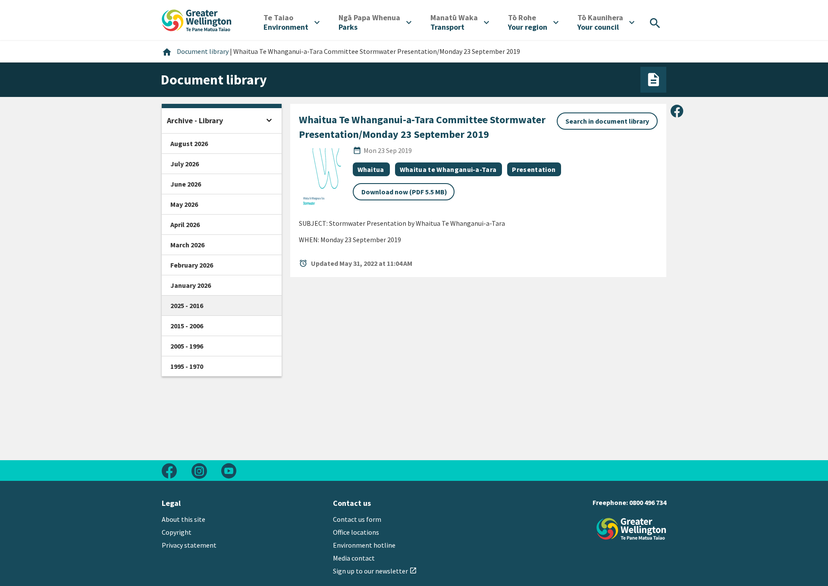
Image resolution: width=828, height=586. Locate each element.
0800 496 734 (647, 502)
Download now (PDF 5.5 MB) (404, 191)
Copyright (176, 532)
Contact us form (357, 519)
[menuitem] (291, 22)
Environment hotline (364, 545)
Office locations (356, 532)
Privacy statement (189, 545)
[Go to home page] (197, 19)
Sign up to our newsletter (375, 571)
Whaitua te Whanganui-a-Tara (448, 169)
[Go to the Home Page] (631, 529)
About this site (183, 519)
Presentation (533, 169)
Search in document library (607, 121)
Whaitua (371, 169)
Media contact (354, 558)
